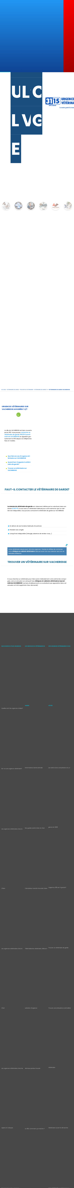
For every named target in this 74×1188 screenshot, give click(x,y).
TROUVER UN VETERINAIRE (26, 393)
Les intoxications (15, 120)
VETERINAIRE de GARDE (13, 393)
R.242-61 (15, 512)
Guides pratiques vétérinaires (36, 120)
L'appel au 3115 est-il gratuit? (57, 891)
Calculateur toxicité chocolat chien (36, 891)
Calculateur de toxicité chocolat (36, 92)
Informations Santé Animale (34, 771)
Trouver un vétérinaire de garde (58, 951)
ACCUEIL (3, 393)
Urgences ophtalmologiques (15, 92)
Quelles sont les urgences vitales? (12, 711)
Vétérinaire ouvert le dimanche (58, 1131)
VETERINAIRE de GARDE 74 (41, 393)
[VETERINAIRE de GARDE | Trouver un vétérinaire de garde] (18, 295)
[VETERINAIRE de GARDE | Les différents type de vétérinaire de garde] (6, 295)
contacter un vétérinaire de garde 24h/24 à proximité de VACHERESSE (17, 438)
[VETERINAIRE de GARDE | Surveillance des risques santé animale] (43, 259)
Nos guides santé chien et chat (35, 831)
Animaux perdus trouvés (32, 1071)
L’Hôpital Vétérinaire (26, 92)
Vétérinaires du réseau (26, 120)
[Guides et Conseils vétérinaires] (67, 277)
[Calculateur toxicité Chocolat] (55, 259)
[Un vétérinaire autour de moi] (30, 295)
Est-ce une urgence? (15, 149)
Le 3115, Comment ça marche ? (35, 1132)
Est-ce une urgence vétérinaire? (11, 772)
